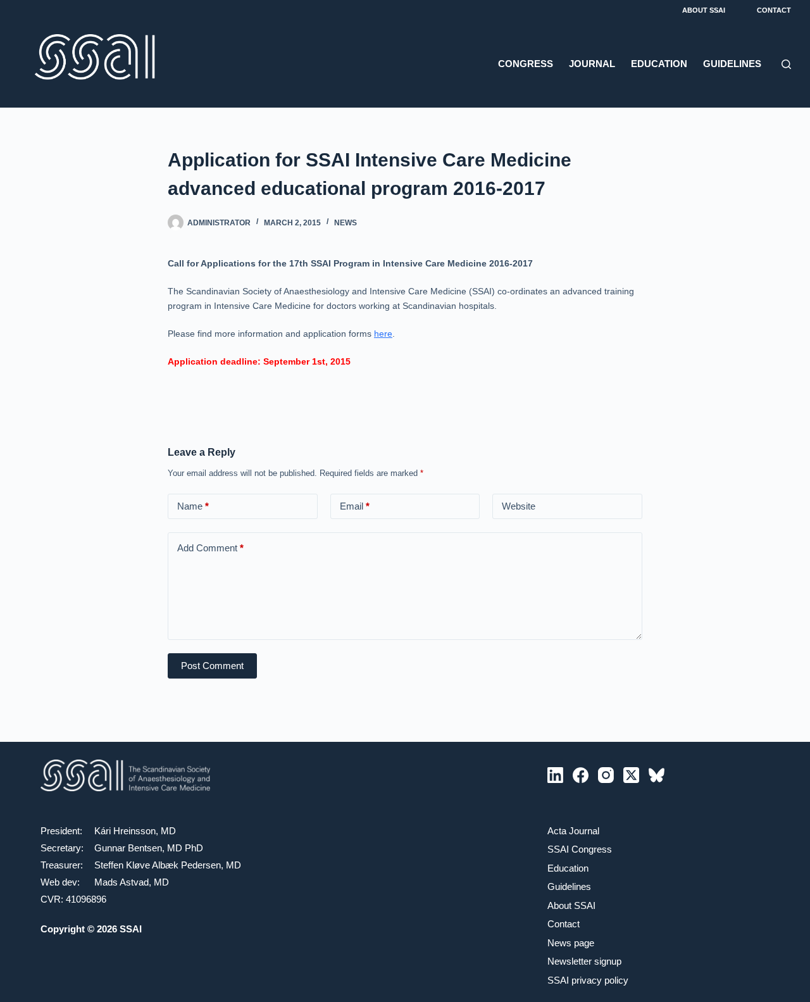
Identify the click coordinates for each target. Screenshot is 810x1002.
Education (659, 63)
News (345, 222)
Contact (774, 10)
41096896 (86, 899)
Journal (592, 63)
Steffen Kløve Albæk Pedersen (157, 865)
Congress (525, 63)
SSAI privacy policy (587, 980)
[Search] (786, 64)
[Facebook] (581, 775)
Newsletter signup (584, 961)
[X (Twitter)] (631, 775)
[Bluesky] (656, 775)
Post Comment (212, 665)
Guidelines (732, 63)
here (383, 334)
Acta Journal (573, 830)
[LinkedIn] (555, 775)
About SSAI (703, 10)
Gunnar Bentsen (128, 847)
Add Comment (210, 547)
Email (355, 506)
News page (570, 942)
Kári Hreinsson (125, 830)
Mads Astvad (121, 882)
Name (193, 506)
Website (518, 506)
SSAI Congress (579, 849)
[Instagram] (606, 775)
